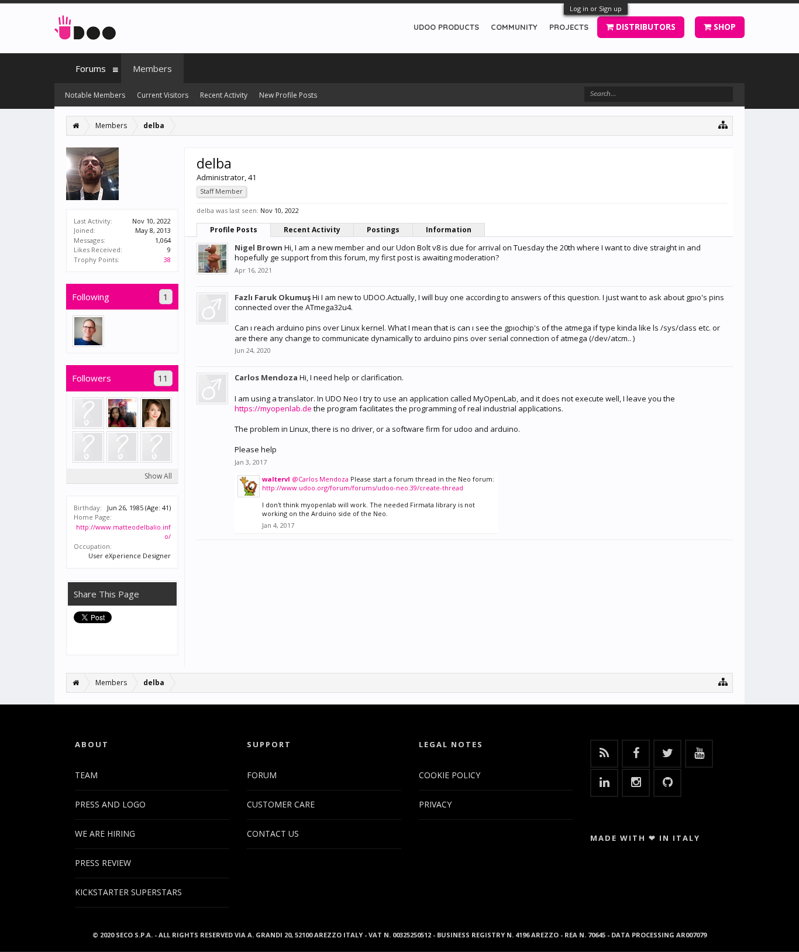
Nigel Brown (259, 247)
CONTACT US (273, 833)
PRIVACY (435, 804)
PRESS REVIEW (103, 862)
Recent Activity (312, 230)
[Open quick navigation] (723, 124)
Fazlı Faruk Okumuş (273, 297)
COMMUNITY (514, 27)
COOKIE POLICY (449, 775)
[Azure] (122, 447)
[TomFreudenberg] (88, 331)
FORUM (262, 775)
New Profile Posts (288, 95)
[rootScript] (122, 413)
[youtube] (699, 754)
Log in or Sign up (596, 8)
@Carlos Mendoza (320, 479)
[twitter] (667, 754)
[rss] (604, 754)
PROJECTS (568, 27)
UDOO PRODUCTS (446, 27)
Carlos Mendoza (266, 377)
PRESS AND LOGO (110, 804)
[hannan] (156, 447)
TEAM (86, 775)
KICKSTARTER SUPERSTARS (128, 892)
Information (448, 230)
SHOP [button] (723, 26)
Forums (90, 68)
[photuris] (88, 447)
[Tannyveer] (88, 413)
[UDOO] (85, 25)
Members (152, 68)
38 (167, 259)
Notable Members (95, 95)
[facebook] (636, 754)
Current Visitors (162, 95)
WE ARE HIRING (105, 833)
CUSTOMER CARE (281, 804)
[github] (667, 783)
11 (163, 378)
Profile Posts (233, 230)
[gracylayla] (156, 413)
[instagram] (636, 783)
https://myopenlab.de (273, 408)
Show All (158, 476)
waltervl (276, 479)
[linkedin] (604, 783)
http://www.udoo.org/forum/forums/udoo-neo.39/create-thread (362, 487)
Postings (383, 230)
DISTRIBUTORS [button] (645, 26)
